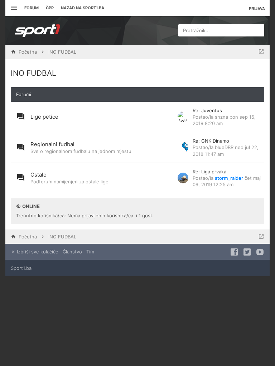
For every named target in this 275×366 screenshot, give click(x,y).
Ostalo (38, 174)
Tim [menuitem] (90, 251)
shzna (221, 117)
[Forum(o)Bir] (261, 52)
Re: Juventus (207, 110)
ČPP (50, 7)
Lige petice (44, 116)
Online (31, 206)
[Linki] (13, 8)
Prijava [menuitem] (257, 8)
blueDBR (224, 147)
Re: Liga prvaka (209, 171)
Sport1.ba (21, 268)
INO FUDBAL (33, 73)
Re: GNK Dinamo (211, 141)
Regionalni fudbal (52, 144)
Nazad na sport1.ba (82, 7)
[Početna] (37, 30)
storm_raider (229, 178)
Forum (31, 7)
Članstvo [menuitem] (72, 251)
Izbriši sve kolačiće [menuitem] (36, 251)
